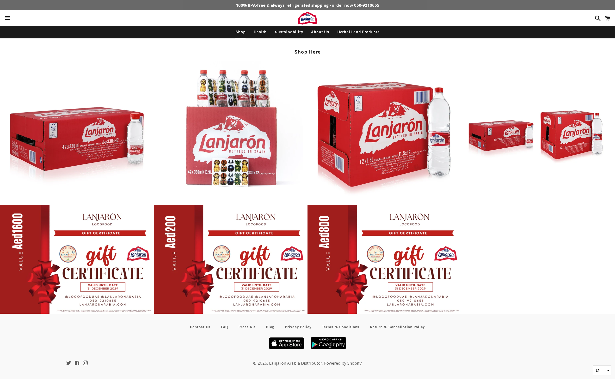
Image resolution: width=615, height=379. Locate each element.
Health (260, 32)
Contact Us (200, 327)
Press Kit (247, 327)
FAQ (224, 327)
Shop (240, 32)
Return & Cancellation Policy (397, 327)
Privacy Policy (298, 327)
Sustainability (289, 32)
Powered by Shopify (343, 363)
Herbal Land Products (358, 32)
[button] (602, 370)
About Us (320, 32)
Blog (270, 327)
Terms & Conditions (341, 327)
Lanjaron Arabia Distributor (295, 363)
